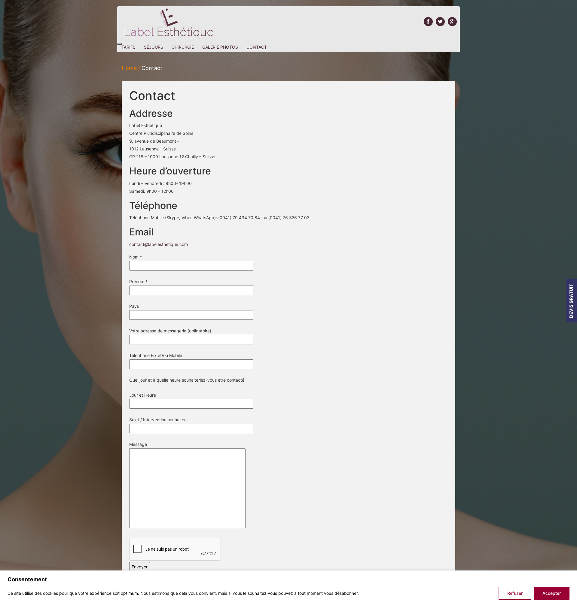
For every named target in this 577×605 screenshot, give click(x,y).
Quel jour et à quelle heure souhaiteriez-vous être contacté (186, 380)
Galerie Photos (220, 47)
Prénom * (138, 281)
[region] (288, 587)
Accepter (551, 593)
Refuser (515, 593)
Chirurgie (183, 47)
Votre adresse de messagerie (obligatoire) (170, 330)
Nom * (135, 256)
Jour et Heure (142, 395)
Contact (256, 47)
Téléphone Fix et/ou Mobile (155, 355)
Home (129, 68)
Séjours (153, 47)
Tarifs (128, 47)
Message (138, 444)
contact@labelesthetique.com (158, 244)
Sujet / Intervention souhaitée (158, 419)
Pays (134, 306)
